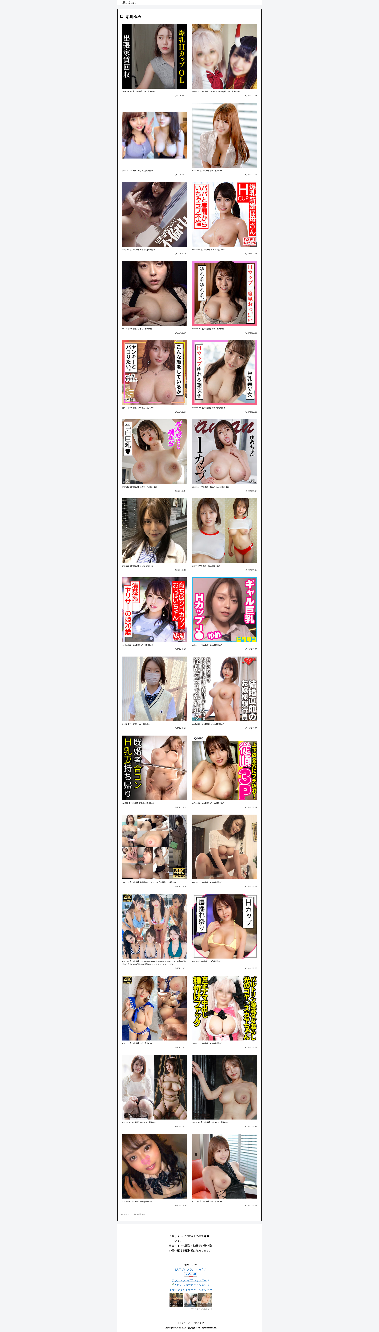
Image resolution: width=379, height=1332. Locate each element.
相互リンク (199, 1323)
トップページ (184, 1323)
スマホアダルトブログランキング (189, 1290)
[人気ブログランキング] (189, 1269)
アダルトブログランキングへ (189, 1280)
